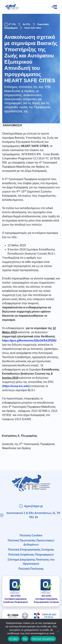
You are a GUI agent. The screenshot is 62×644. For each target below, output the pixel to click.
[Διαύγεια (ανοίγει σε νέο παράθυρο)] (17, 615)
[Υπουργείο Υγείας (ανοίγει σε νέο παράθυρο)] (45, 615)
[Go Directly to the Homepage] (12, 6)
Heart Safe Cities (32, 28)
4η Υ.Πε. (26, 24)
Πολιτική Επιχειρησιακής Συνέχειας (31, 549)
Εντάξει (13, 638)
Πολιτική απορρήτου (43, 638)
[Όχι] (57, 631)
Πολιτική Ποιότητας (31, 568)
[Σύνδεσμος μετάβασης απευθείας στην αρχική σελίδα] (31, 483)
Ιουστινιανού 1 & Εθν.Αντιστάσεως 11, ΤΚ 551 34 (33, 515)
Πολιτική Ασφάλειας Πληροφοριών (31, 554)
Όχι (25, 638)
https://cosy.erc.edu (16, 386)
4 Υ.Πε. (12, 24)
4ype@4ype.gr (33, 506)
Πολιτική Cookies (31, 535)
